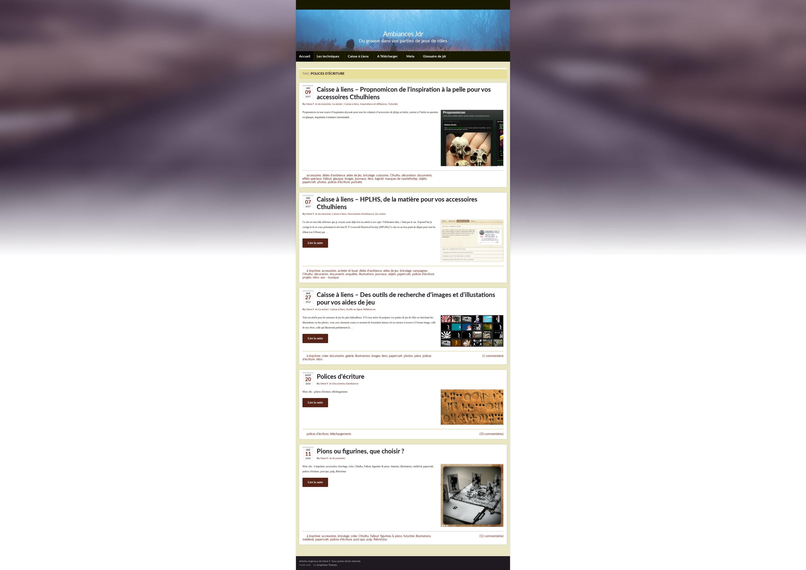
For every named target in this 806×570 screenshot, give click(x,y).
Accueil (304, 56)
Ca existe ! (337, 104)
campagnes (420, 270)
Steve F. (310, 104)
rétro (316, 277)
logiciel (379, 178)
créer (325, 356)
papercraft (309, 182)
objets (423, 178)
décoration (409, 175)
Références (369, 309)
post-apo (359, 539)
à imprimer (313, 270)
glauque (338, 178)
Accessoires (324, 104)
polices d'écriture (339, 182)
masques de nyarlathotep (401, 178)
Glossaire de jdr (434, 56)
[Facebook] (308, 4)
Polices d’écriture (340, 377)
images (349, 178)
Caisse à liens (351, 104)
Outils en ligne (354, 309)
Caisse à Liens (358, 56)
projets (306, 277)
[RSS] (301, 4)
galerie (349, 356)
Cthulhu (395, 175)
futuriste (408, 536)
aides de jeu (354, 175)
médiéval (308, 539)
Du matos (380, 214)
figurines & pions (391, 536)
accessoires (314, 175)
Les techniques (328, 56)
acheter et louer (348, 270)
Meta (410, 56)
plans (417, 356)
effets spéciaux (312, 178)
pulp (369, 539)
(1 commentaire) (493, 356)
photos (321, 182)
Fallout (327, 178)
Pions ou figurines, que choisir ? (360, 451)
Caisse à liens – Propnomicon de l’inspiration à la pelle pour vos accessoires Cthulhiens (404, 93)
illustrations (366, 274)
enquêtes (351, 274)
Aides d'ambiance (334, 175)
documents (424, 175)
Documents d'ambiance (361, 214)
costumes (382, 175)
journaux (360, 178)
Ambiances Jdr (403, 34)
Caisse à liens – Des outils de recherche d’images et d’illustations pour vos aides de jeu (406, 299)
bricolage (369, 175)
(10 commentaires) (491, 434)
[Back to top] (796, 560)
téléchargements (340, 434)
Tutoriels (393, 104)
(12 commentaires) (491, 536)
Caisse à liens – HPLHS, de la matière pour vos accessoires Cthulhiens (397, 203)
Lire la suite (315, 243)
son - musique (330, 277)
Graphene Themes (327, 565)
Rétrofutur (380, 539)
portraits (356, 182)
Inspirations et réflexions (373, 104)
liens (370, 178)
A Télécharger (388, 56)
